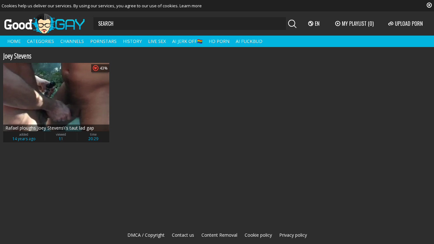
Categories (40, 41)
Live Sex (157, 41)
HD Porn (219, 41)
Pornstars (103, 41)
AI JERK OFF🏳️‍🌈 (187, 41)
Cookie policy (258, 235)
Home (14, 41)
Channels (72, 41)
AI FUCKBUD (249, 41)
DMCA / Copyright (146, 235)
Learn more (191, 6)
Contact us (183, 235)
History (132, 41)
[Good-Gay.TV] (48, 23)
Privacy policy (293, 235)
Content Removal (219, 235)
